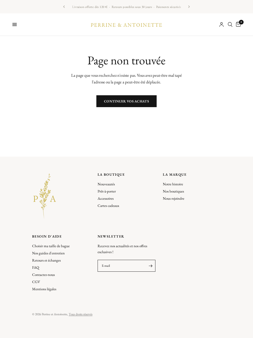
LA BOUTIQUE (111, 174)
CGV (36, 281)
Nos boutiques (173, 191)
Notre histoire (173, 184)
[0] (237, 24)
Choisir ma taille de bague (51, 245)
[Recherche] (230, 24)
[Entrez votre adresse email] (150, 266)
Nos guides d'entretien (48, 253)
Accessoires (106, 198)
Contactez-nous (43, 274)
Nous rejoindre (173, 198)
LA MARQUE (175, 174)
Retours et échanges (46, 260)
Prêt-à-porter (107, 191)
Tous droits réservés (80, 314)
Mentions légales (44, 289)
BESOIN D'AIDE (47, 236)
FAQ (35, 267)
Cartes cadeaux (108, 205)
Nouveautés (106, 184)
